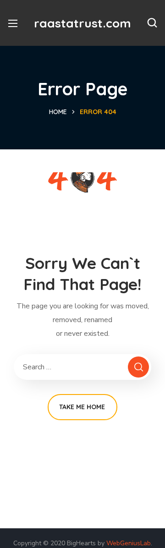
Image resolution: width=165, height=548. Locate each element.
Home (58, 112)
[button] (152, 23)
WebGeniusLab (128, 543)
